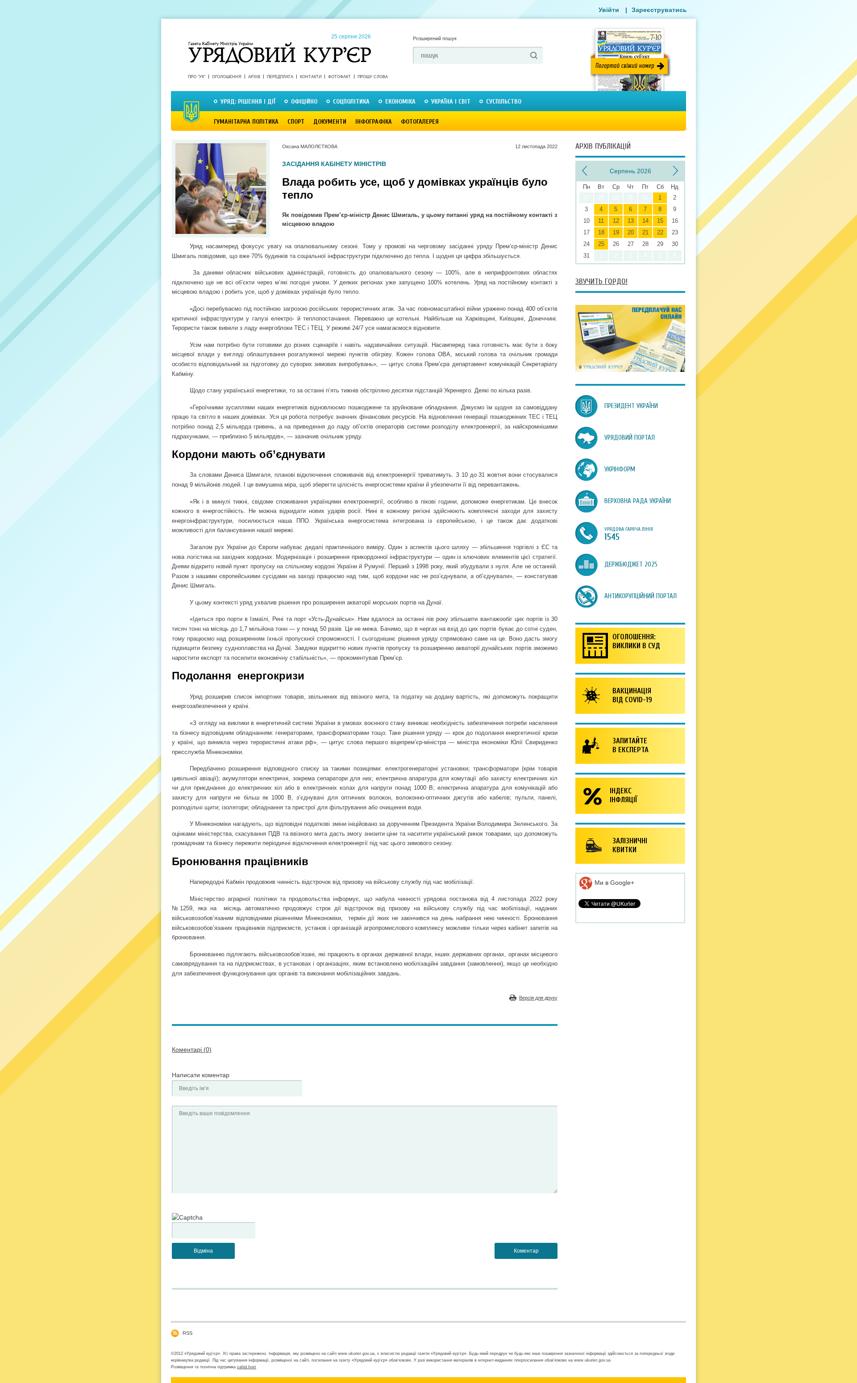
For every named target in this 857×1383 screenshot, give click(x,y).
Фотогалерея (420, 121)
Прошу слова (373, 77)
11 (601, 220)
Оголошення (226, 77)
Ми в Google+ (613, 882)
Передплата (280, 77)
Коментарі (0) (192, 1049)
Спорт (295, 121)
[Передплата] (630, 369)
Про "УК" (196, 77)
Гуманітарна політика (246, 121)
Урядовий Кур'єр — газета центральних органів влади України (279, 44)
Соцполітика (351, 101)
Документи (329, 121)
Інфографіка (373, 121)
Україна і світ (450, 101)
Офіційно (304, 101)
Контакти (310, 77)
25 (601, 244)
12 (616, 220)
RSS (187, 1333)
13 (631, 220)
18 (601, 232)
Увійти (609, 9)
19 (616, 232)
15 (660, 220)
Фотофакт (339, 77)
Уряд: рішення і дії (247, 101)
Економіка (400, 101)
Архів (254, 77)
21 (645, 232)
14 (645, 220)
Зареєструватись (659, 9)
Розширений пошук (435, 38)
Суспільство (503, 101)
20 (631, 232)
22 (660, 232)
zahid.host (246, 1367)
